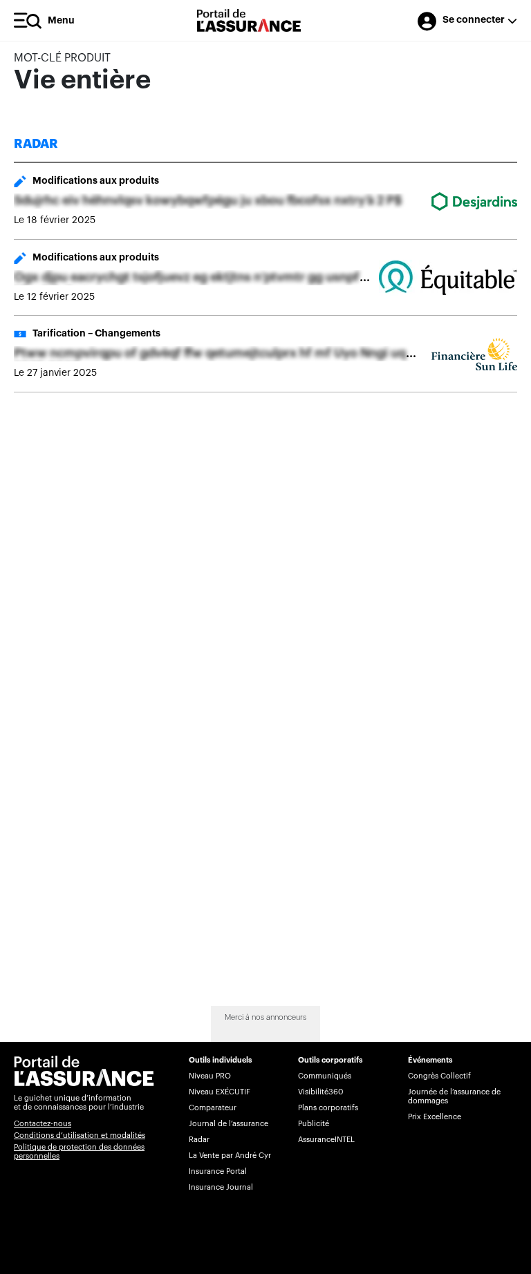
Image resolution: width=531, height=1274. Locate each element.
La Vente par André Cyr (230, 1155)
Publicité (313, 1124)
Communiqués (324, 1076)
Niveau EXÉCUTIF (219, 1092)
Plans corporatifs (328, 1108)
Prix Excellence (434, 1117)
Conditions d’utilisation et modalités (79, 1135)
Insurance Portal (218, 1171)
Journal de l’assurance (228, 1124)
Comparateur (212, 1108)
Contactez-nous (42, 1124)
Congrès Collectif (439, 1076)
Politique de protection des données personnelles (79, 1151)
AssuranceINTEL (326, 1139)
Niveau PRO (210, 1076)
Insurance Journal (221, 1187)
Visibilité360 (320, 1092)
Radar (199, 1139)
